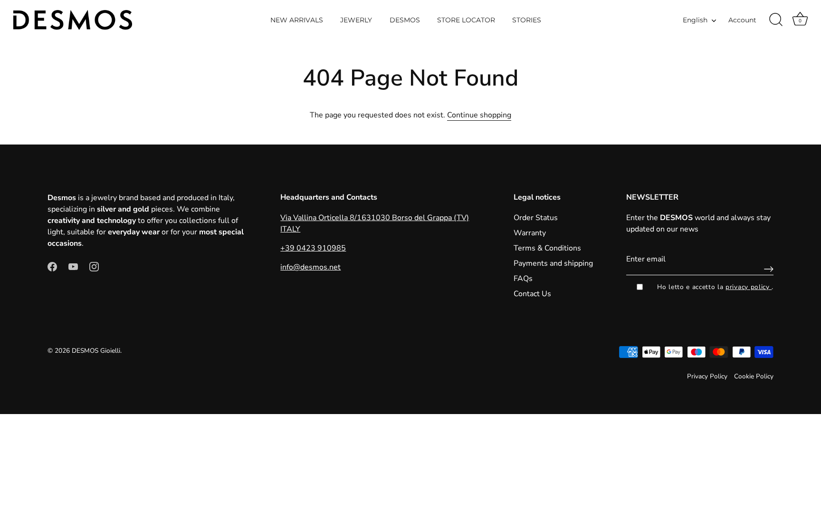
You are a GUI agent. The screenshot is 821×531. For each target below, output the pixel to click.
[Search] (775, 20)
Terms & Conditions (547, 248)
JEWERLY (356, 20)
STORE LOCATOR (466, 20)
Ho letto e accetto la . (715, 286)
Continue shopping (479, 115)
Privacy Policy (707, 376)
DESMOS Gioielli (96, 350)
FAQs (523, 278)
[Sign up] (766, 269)
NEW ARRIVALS (296, 20)
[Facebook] (52, 266)
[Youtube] (73, 266)
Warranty (530, 233)
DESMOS (405, 20)
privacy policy (749, 286)
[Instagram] (94, 266)
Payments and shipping (553, 263)
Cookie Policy (753, 376)
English (695, 20)
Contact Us (532, 294)
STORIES (526, 20)
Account (742, 20)
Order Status (536, 217)
